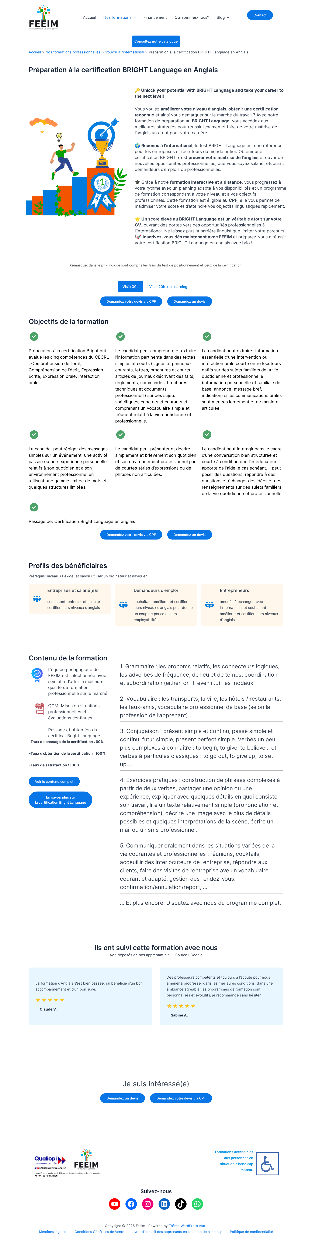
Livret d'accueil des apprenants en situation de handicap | (181, 1232)
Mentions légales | (56, 1232)
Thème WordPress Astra (188, 1226)
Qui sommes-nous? (192, 17)
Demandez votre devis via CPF (131, 301)
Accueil (89, 17)
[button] (133, 17)
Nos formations (117, 17)
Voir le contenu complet (54, 781)
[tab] (130, 286)
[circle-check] (34, 336)
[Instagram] (147, 1204)
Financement (155, 17)
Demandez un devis (190, 301)
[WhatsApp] (197, 1204)
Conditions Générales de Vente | (103, 1232)
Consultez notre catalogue (156, 41)
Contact (260, 15)
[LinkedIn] (164, 1204)
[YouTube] (114, 1204)
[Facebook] (131, 1204)
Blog (221, 17)
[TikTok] (181, 1204)
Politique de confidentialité (251, 1232)
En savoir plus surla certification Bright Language (60, 800)
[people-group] (37, 598)
